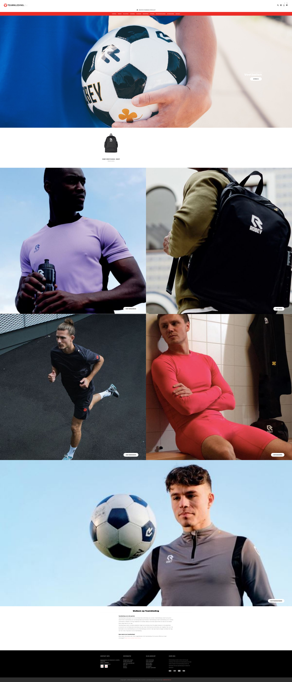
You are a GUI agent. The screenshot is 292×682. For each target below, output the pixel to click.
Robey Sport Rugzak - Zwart (111, 159)
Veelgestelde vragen (128, 660)
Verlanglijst (149, 666)
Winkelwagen (149, 664)
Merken (125, 666)
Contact (125, 667)
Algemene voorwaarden (128, 663)
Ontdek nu (256, 78)
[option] (111, 146)
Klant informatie (150, 660)
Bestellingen (149, 663)
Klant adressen (149, 661)
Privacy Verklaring (127, 661)
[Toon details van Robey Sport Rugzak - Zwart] (111, 143)
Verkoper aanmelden (151, 667)
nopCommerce (167, 679)
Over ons (125, 664)
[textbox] (275, 5)
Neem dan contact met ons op (133, 638)
